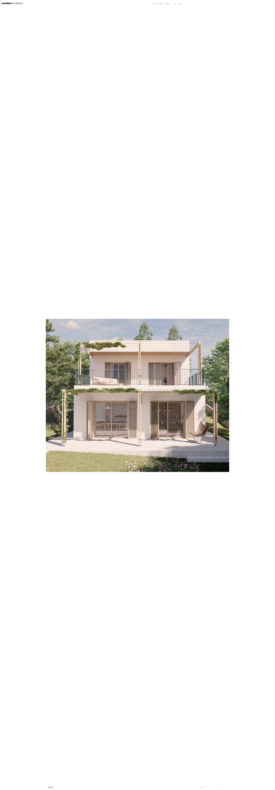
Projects (161, 3)
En (181, 3)
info (168, 787)
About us (154, 3)
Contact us (167, 3)
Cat (175, 3)
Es (178, 3)
